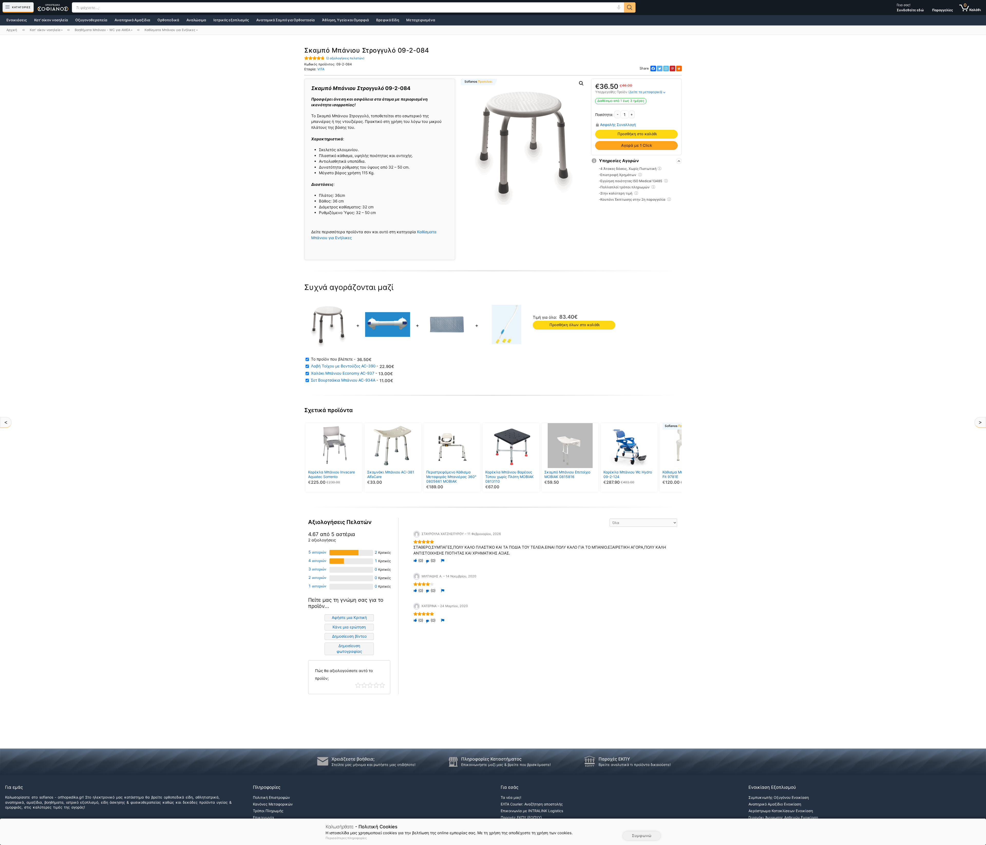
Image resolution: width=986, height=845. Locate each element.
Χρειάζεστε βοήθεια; (353, 759)
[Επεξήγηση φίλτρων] (660, 169)
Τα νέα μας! (511, 797)
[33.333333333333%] (336, 561)
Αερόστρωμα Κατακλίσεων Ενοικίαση (780, 811)
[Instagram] (666, 68)
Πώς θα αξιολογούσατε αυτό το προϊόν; (344, 674)
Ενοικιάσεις (16, 20)
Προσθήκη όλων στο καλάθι (574, 325)
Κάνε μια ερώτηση (349, 627)
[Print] (679, 68)
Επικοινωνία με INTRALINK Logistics (532, 811)
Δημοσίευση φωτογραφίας (349, 648)
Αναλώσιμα (196, 20)
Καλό (376, 685)
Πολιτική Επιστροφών (271, 797)
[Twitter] (659, 68)
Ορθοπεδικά (168, 20)
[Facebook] (653, 68)
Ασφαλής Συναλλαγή (618, 125)
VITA (321, 69)
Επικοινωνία (263, 817)
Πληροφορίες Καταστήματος (491, 759)
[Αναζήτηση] (630, 7)
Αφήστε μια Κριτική (349, 617)
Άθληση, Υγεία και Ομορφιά (345, 20)
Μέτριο (370, 685)
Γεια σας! (910, 7)
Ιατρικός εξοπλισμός (231, 20)
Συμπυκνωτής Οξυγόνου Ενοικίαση (778, 797)
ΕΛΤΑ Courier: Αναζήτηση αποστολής (532, 804)
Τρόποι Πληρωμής (268, 811)
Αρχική (11, 30)
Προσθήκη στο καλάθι (637, 134)
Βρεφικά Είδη (387, 20)
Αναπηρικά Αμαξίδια (132, 20)
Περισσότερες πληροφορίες (346, 838)
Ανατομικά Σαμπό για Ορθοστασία (285, 20)
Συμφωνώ (641, 835)
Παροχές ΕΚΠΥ (614, 759)
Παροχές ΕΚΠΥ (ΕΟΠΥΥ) (521, 817)
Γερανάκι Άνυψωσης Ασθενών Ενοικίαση (783, 817)
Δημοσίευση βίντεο (349, 636)
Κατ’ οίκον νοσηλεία (51, 20)
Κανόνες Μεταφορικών (273, 804)
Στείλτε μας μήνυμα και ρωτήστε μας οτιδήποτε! (373, 764)
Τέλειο (382, 685)
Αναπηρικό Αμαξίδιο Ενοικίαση (774, 804)
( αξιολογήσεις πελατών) (345, 58)
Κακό (364, 685)
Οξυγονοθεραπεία (91, 20)
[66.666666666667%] (343, 552)
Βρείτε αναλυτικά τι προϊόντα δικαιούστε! (635, 764)
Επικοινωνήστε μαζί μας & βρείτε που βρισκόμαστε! (506, 764)
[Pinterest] (672, 68)
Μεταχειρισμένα (420, 20)
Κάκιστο (358, 685)
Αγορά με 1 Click (636, 145)
